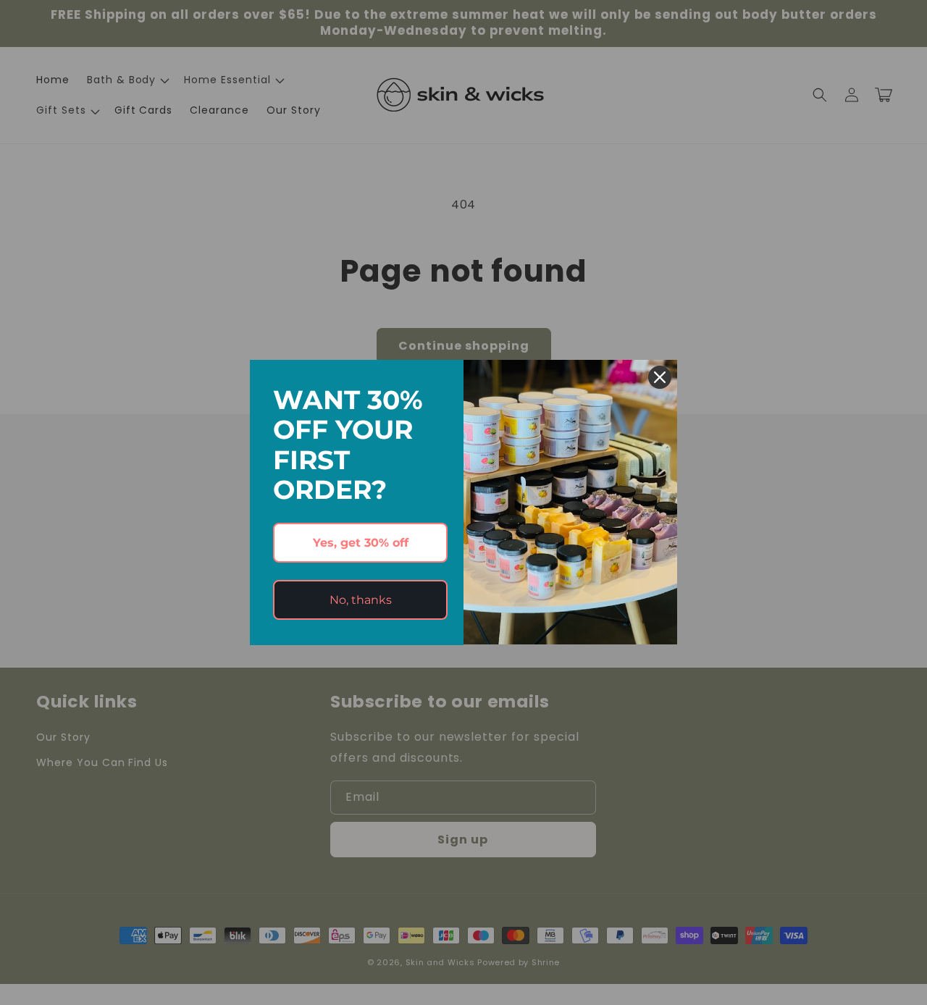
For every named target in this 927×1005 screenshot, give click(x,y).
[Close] (659, 377)
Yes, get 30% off (360, 543)
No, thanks (361, 600)
